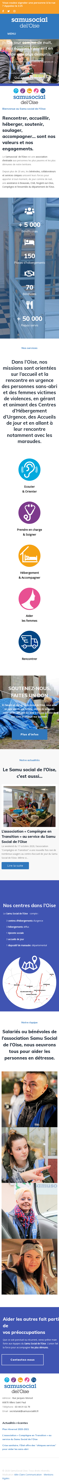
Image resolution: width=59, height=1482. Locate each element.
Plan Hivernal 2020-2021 (15, 1429)
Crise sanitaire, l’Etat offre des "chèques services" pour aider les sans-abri (29, 836)
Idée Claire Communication (28, 1474)
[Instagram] (14, 11)
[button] (4, 62)
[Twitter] (8, 11)
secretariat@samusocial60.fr (24, 1411)
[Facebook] (3, 11)
